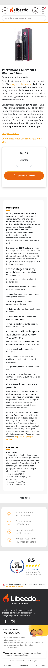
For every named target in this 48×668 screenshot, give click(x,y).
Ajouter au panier (26, 175)
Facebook (5, 621)
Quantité (24, 159)
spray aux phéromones (21, 84)
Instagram (12, 621)
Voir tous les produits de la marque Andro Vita (22, 140)
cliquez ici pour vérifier (14, 587)
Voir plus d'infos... (10, 133)
